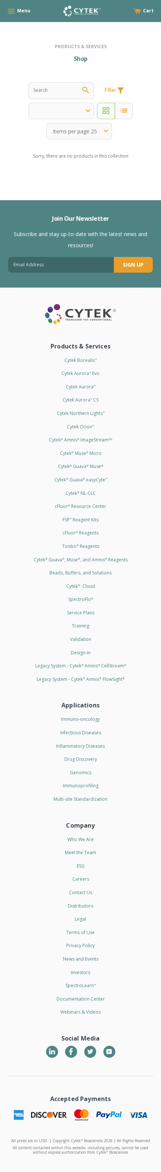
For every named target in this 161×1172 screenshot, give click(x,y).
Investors (80, 972)
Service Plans (80, 613)
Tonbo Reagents (80, 546)
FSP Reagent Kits (80, 520)
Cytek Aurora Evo (80, 373)
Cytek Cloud (80, 586)
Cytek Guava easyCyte (80, 480)
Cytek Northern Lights (80, 413)
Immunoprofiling (80, 785)
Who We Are (80, 839)
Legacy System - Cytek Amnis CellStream (80, 666)
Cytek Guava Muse (80, 466)
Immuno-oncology (80, 719)
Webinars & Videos (80, 1012)
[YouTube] (109, 1052)
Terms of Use (80, 932)
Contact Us (80, 892)
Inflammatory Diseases (80, 746)
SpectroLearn (81, 985)
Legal (80, 919)
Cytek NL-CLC (81, 493)
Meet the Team (80, 852)
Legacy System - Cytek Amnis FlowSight (81, 679)
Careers (80, 879)
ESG (81, 866)
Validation (80, 639)
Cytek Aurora (80, 387)
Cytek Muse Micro (80, 453)
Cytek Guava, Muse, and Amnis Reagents (81, 559)
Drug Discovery (80, 759)
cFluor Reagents (80, 533)
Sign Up (133, 264)
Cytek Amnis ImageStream (80, 440)
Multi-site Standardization (80, 799)
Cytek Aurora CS (80, 400)
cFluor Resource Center (80, 506)
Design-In (81, 652)
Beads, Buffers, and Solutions (80, 573)
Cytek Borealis (80, 360)
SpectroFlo (80, 599)
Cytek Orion (80, 427)
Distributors (80, 906)
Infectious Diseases (80, 732)
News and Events (80, 959)
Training (80, 626)
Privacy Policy (80, 945)
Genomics (80, 772)
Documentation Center (81, 999)
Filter (114, 90)
